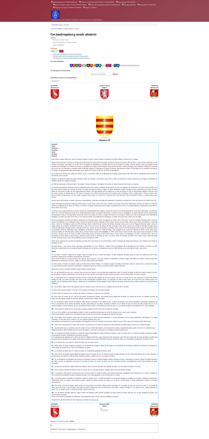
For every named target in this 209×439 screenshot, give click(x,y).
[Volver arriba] (206, 436)
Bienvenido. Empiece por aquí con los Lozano (67, 54)
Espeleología (71, 429)
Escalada (54, 429)
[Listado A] (71, 65)
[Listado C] (77, 65)
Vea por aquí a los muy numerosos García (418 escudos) (70, 56)
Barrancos (62, 429)
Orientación (82, 429)
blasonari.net (94, 400)
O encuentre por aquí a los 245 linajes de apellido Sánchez (71, 58)
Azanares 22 (55, 81)
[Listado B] (74, 65)
